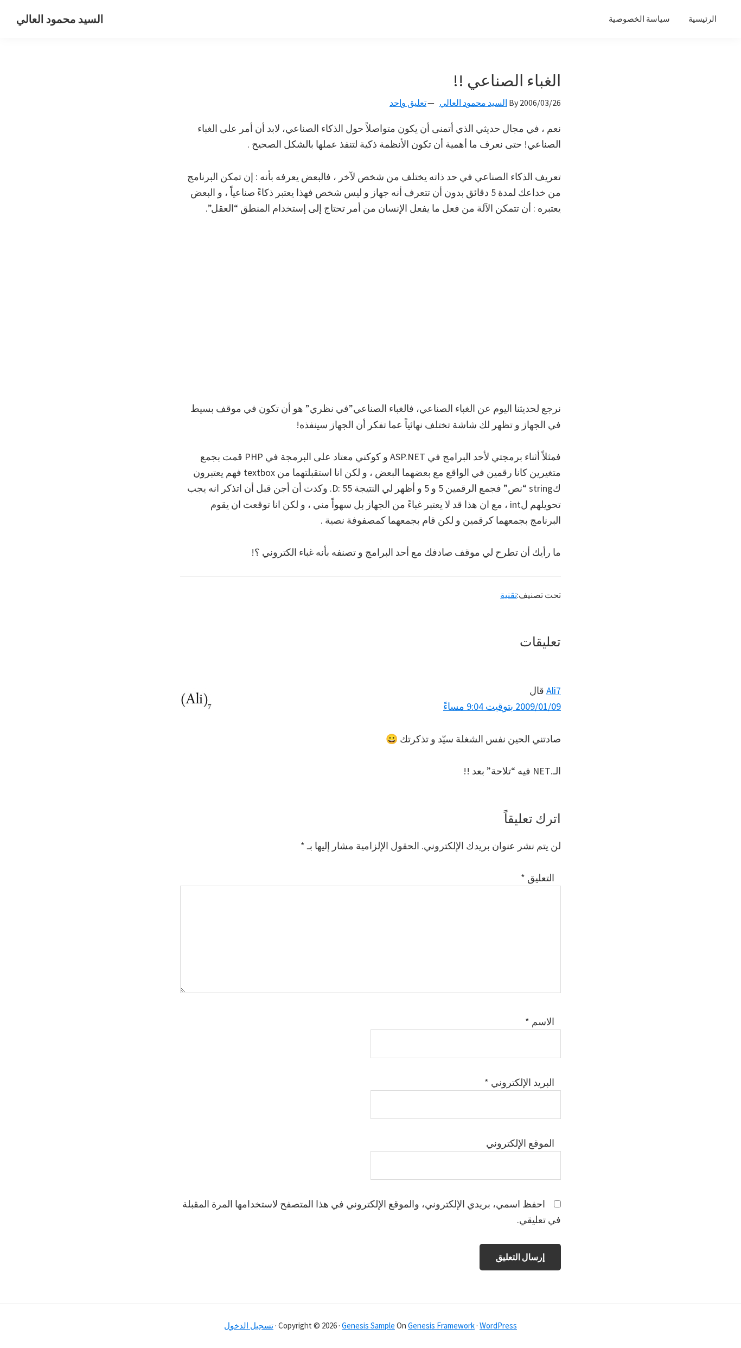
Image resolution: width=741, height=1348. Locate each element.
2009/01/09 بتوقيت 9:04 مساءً (502, 706)
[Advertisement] (370, 308)
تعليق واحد (407, 102)
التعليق (537, 878)
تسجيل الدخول (248, 1325)
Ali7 (553, 690)
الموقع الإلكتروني (520, 1143)
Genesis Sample (368, 1325)
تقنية (508, 594)
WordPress (498, 1325)
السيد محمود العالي (60, 19)
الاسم (539, 1021)
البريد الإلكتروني (519, 1082)
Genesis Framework (441, 1325)
